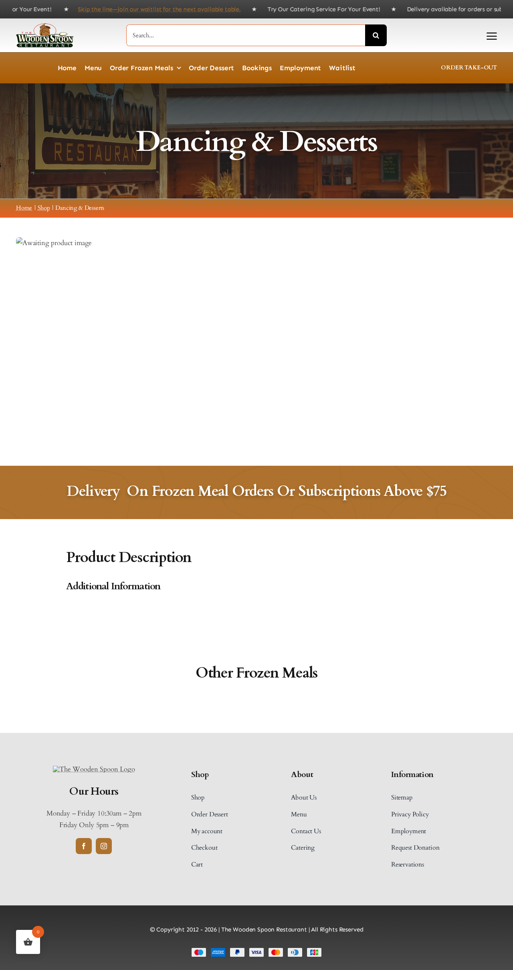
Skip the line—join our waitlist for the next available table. (136, 9)
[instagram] (104, 846)
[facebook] (84, 846)
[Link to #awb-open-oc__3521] (492, 36)
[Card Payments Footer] (256, 951)
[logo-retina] (94, 769)
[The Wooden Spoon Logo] (44, 26)
